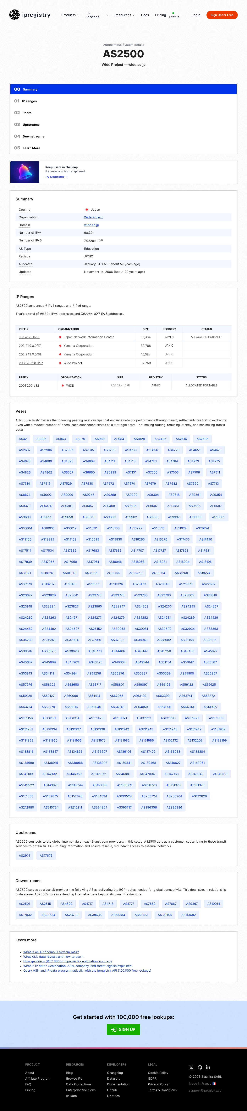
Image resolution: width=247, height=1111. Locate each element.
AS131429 (96, 718)
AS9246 (89, 495)
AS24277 (95, 617)
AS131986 (146, 740)
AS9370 (24, 506)
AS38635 (95, 915)
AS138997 (99, 763)
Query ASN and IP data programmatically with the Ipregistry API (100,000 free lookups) (87, 970)
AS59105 (163, 684)
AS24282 (141, 617)
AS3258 (109, 450)
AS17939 (25, 562)
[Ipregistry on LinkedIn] (208, 1069)
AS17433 (183, 539)
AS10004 (25, 528)
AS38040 (141, 640)
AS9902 (131, 517)
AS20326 (116, 584)
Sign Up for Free (222, 15)
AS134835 (75, 751)
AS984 (119, 439)
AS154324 (99, 796)
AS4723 (151, 461)
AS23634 (48, 915)
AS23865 (95, 606)
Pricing (160, 15)
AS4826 (25, 472)
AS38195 (210, 640)
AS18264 (158, 573)
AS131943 (146, 729)
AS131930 (216, 718)
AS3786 (131, 450)
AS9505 (130, 506)
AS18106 (205, 562)
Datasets (113, 1078)
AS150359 (99, 785)
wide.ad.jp (91, 225)
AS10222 (135, 528)
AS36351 (48, 640)
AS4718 (107, 904)
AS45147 (141, 651)
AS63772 (208, 696)
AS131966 (74, 740)
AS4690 (66, 904)
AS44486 (118, 651)
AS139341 (124, 763)
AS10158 (113, 528)
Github (112, 1090)
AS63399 (163, 696)
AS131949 (194, 729)
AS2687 (24, 450)
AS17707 (137, 550)
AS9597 (216, 506)
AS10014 (213, 904)
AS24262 (26, 617)
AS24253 (165, 606)
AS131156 (26, 718)
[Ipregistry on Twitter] (192, 1069)
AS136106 (124, 751)
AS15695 (92, 539)
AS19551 (93, 584)
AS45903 (72, 662)
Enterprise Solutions (81, 1090)
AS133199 (219, 740)
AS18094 (182, 562)
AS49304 (119, 662)
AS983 (100, 439)
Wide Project (93, 217)
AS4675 (216, 450)
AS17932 (25, 915)
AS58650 (72, 684)
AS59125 (209, 684)
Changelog (115, 1073)
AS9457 (88, 506)
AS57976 (25, 684)
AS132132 (170, 740)
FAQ (28, 1084)
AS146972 (98, 774)
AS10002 (218, 517)
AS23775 (95, 595)
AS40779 (95, 651)
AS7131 (131, 472)
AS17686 (115, 550)
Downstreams (29, 136)
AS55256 (94, 673)
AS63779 (48, 707)
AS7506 (194, 472)
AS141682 (188, 915)
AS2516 (181, 439)
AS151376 (173, 785)
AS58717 (95, 684)
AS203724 (149, 796)
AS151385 (26, 796)
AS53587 (210, 662)
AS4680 (46, 461)
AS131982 (122, 740)
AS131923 (144, 718)
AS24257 (211, 606)
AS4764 (172, 461)
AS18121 (25, 573)
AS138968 (75, 763)
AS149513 (220, 774)
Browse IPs (74, 1078)
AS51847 (187, 662)
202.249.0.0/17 (30, 346)
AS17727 (159, 550)
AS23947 (118, 606)
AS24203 (141, 606)
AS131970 (98, 740)
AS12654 (202, 528)
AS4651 (194, 450)
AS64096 (164, 707)
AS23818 (25, 606)
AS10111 (91, 528)
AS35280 (26, 640)
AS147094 (147, 774)
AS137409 (148, 751)
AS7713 (213, 483)
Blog (69, 1073)
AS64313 (187, 707)
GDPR (152, 1078)
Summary (25, 89)
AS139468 (148, 763)
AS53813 (25, 673)
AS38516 (25, 651)
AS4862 (46, 472)
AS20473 (139, 584)
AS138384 (197, 751)
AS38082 (164, 640)
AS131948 (170, 729)
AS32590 (164, 629)
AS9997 (174, 517)
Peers (22, 112)
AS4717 (87, 904)
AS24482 (26, 629)
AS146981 (123, 774)
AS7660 (150, 904)
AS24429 (211, 617)
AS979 (80, 439)
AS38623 (48, 651)
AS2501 (24, 904)
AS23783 (164, 595)
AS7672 (108, 483)
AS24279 (118, 617)
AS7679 (150, 483)
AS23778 (117, 595)
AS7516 (45, 483)
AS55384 (118, 915)
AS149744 (75, 785)
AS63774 (25, 707)
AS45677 (210, 651)
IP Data (71, 1096)
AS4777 (128, 904)
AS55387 (140, 673)
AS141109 (26, 774)
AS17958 (70, 562)
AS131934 (49, 729)
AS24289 (188, 617)
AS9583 (173, 506)
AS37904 (72, 640)
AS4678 (24, 461)
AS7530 (87, 483)
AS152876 (75, 796)
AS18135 (91, 573)
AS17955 (47, 562)
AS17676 (46, 855)
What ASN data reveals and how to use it (53, 957)
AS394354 (99, 807)
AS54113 (48, 673)
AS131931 (26, 729)
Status (174, 17)
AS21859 (185, 584)
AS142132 (49, 774)
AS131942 (122, 729)
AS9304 (153, 495)
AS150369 (124, 785)
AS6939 (110, 472)
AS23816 (210, 595)
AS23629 (49, 595)
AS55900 (187, 673)
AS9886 (110, 517)
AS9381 (66, 506)
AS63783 (141, 915)
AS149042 (195, 774)
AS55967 (210, 673)
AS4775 (214, 461)
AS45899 (49, 662)
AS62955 (117, 696)
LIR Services (92, 15)
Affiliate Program (37, 1078)
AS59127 (48, 696)
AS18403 (70, 584)
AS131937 (74, 729)
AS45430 (187, 651)
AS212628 (199, 796)
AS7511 (215, 472)
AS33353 (211, 629)
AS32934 (188, 629)
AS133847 (50, 751)
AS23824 (48, 606)
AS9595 (194, 506)
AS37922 (117, 640)
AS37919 (94, 640)
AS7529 (66, 483)
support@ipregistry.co (205, 1090)
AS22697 (208, 584)
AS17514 (25, 550)
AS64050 (141, 707)
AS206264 (174, 796)
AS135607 (99, 751)
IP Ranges (25, 100)
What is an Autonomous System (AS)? (51, 952)
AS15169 (70, 539)
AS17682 (69, 550)
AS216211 (75, 807)
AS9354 (216, 495)
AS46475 (95, 662)
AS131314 (72, 718)
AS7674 (129, 483)
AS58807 (117, 684)
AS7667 (171, 904)
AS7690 (192, 483)
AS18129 (69, 573)
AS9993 (152, 517)
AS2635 (202, 439)
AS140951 (197, 763)
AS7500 (151, 472)
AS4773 (193, 461)
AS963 (61, 439)
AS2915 (88, 450)
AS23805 (187, 595)
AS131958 (26, 740)
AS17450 (205, 539)
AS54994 (71, 673)
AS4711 (109, 461)
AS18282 (48, 584)
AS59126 (25, 696)
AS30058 (118, 629)
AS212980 (26, 807)
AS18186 (113, 573)
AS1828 (139, 439)
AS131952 (218, 729)
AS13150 (25, 539)
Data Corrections (78, 1084)
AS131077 (211, 707)
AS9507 (152, 506)
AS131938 (98, 729)
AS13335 (47, 539)
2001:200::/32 (29, 385)
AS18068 (138, 562)
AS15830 (115, 539)
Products (68, 15)
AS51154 (165, 662)
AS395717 (124, 807)
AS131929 (192, 718)
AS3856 (152, 450)
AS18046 (115, 562)
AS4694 (89, 461)
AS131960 (50, 740)
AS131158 (165, 915)
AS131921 (120, 718)
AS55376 (117, 673)
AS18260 (135, 573)
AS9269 (110, 495)
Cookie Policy (158, 1073)
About (29, 1073)
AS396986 (174, 807)
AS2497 (160, 439)
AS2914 (24, 855)
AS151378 (197, 785)
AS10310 (158, 528)
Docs (145, 15)
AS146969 (74, 774)
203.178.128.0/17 (31, 363)
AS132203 (195, 740)
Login (196, 15)
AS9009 (67, 495)
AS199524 (124, 796)
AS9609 (25, 517)
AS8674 (24, 495)
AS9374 (46, 506)
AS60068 (71, 696)
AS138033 (172, 751)
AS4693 (67, 461)
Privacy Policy (158, 1084)
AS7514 (24, 483)
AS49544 (142, 662)
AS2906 (46, 450)
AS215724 (51, 807)
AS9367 (192, 904)
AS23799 (71, 915)
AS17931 (204, 550)
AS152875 (50, 796)
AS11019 (180, 528)
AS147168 (171, 774)
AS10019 (70, 528)
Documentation (118, 1084)
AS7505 (173, 472)
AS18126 (47, 573)
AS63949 (94, 707)
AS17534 (47, 550)
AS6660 (89, 472)
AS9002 (46, 495)
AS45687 (25, 662)
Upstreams (27, 124)
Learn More (27, 147)
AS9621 (46, 517)
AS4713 (129, 461)
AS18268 (181, 573)
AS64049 (117, 707)
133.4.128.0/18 (29, 337)
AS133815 (26, 751)
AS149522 (26, 785)
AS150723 (149, 785)
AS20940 (162, 584)
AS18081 (160, 562)
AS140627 (173, 763)
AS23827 (72, 606)
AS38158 (187, 640)
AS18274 (204, 573)
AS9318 (174, 495)
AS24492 (49, 629)
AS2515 (45, 904)
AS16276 (160, 539)
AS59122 (186, 684)
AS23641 (72, 595)
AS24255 (188, 606)
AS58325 (49, 684)
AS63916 (71, 707)
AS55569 (164, 673)
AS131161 (49, 718)
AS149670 (51, 785)
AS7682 (171, 483)
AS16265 (138, 539)
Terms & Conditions (162, 1090)
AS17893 (182, 550)
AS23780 (141, 595)
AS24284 (164, 617)
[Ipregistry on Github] (200, 1069)
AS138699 (26, 763)
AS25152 (95, 629)
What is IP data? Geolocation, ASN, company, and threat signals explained (77, 966)
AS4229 (173, 450)
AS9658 (67, 517)
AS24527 (72, 629)
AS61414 (94, 696)
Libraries (113, 1096)
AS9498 (109, 506)
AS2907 (67, 450)
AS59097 (141, 684)
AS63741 (185, 696)
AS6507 (67, 472)
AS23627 (25, 595)
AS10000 (195, 517)
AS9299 (131, 495)
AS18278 (25, 584)
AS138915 (51, 763)
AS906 (41, 439)
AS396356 (149, 807)
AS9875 (88, 517)
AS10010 (48, 528)
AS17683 (92, 550)
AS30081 (141, 629)
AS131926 (168, 718)
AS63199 (139, 696)
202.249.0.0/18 (30, 354)
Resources (123, 15)
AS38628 (72, 651)
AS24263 (49, 617)
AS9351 (194, 495)
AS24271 (72, 617)
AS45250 (164, 651)
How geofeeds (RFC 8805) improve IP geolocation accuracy (67, 961)
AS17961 (93, 562)
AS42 (23, 439)
